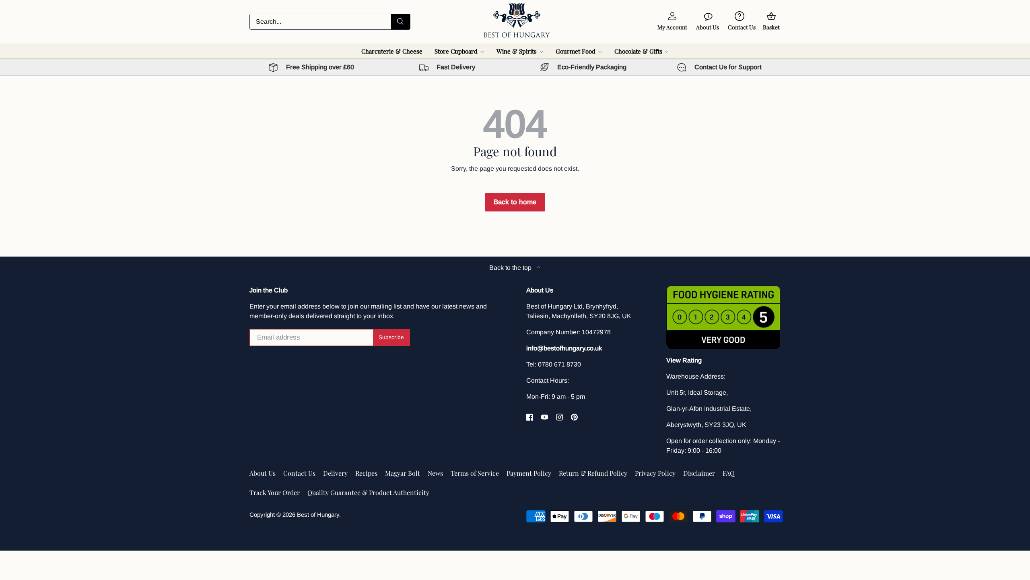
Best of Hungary (318, 514)
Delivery (335, 473)
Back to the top (511, 267)
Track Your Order (274, 492)
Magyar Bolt (402, 473)
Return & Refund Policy (593, 473)
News (435, 473)
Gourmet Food (575, 51)
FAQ (729, 473)
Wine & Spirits (516, 51)
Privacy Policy (655, 473)
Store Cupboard (456, 51)
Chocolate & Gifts (638, 51)
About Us (262, 473)
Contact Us (299, 473)
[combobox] (330, 21)
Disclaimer (699, 473)
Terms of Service (475, 473)
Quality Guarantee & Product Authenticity (368, 492)
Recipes (366, 473)
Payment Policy (529, 473)
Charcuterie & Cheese (391, 51)
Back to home (515, 202)
